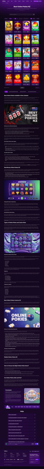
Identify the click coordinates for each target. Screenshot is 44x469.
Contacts (11, 455)
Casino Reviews (5, 455)
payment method (6, 220)
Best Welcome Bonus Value (26, 18)
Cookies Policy (18, 455)
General (6, 91)
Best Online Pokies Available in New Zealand (13, 91)
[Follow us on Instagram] (34, 451)
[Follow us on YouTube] (37, 451)
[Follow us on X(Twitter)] (38, 451)
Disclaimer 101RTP (12, 456)
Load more (22, 87)
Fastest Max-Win (20, 18)
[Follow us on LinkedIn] (35, 451)
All (13, 18)
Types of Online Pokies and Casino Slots (32, 91)
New (17, 18)
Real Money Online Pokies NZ (23, 91)
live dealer (29, 164)
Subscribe (37, 459)
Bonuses (5, 456)
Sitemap (17, 456)
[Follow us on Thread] (32, 451)
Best (15, 18)
